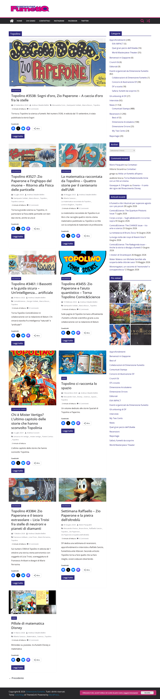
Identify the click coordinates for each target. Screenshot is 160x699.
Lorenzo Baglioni (67, 204)
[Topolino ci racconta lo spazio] (82, 362)
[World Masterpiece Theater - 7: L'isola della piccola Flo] (120, 335)
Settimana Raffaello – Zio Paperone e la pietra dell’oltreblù (80, 515)
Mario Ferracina (44, 537)
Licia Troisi (33, 537)
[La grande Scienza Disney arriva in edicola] (141, 292)
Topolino (96, 105)
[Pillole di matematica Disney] (32, 602)
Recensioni (16, 90)
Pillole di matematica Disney (27, 625)
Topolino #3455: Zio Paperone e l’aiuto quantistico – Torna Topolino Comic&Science (80, 290)
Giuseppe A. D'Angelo (119, 185)
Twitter (84, 21)
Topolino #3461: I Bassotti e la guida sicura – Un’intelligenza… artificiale (32, 288)
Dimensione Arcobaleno (123, 122)
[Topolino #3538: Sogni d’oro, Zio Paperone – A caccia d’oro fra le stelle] (57, 62)
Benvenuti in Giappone (120, 57)
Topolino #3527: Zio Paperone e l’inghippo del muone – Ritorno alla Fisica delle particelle (32, 183)
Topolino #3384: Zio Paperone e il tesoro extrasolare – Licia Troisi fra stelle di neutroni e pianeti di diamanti (30, 520)
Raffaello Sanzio (95, 528)
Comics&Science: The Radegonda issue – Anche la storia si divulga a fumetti (128, 246)
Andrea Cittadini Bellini (40, 105)
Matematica (31, 636)
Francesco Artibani (20, 537)
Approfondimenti (117, 40)
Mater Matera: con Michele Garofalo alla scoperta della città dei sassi (128, 261)
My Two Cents (118, 130)
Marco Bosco (87, 105)
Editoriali (114, 66)
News (64, 378)
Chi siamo (30, 21)
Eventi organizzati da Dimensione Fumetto (129, 71)
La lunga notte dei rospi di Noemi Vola (127, 237)
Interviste (114, 100)
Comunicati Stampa (19, 409)
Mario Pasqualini (85, 525)
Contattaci (44, 21)
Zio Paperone (74, 531)
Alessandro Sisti (69, 397)
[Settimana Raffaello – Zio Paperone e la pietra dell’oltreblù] (82, 490)
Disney (79, 397)
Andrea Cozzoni (33, 433)
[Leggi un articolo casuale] (148, 21)
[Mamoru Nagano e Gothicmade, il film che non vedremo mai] (120, 292)
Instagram (59, 21)
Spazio (93, 397)
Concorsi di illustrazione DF (124, 82)
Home (19, 21)
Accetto (147, 693)
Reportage (114, 136)
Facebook (72, 21)
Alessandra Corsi (58, 105)
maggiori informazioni (130, 693)
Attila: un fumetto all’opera (130, 173)
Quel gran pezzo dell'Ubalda (125, 48)
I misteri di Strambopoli (120, 255)
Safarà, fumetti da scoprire (124, 90)
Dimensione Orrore (121, 126)
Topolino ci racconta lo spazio (79, 385)
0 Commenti (33, 109)
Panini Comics (47, 436)
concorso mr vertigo (21, 436)
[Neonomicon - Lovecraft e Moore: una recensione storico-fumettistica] (141, 335)
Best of (115, 117)
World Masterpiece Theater (124, 52)
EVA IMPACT (118, 43)
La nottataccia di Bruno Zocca (123, 232)
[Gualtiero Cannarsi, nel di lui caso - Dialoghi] (141, 313)
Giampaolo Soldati (74, 105)
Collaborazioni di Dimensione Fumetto (129, 77)
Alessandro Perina (70, 528)
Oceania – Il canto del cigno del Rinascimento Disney (129, 187)
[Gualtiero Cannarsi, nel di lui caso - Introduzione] (120, 313)
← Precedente (16, 678)
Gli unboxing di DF (118, 96)
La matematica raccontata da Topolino (76, 201)
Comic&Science (19, 301)
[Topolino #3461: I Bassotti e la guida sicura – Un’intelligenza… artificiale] (32, 262)
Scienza (87, 397)
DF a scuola (117, 86)
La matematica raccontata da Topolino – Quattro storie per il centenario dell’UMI (81, 183)
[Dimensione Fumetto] (12, 21)
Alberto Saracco (69, 198)
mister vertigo (35, 436)
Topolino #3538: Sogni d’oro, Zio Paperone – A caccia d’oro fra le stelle (57, 97)
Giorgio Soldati (32, 301)
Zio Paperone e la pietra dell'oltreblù (75, 535)
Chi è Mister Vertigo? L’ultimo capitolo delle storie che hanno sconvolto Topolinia (28, 421)
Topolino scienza (17, 201)
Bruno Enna (83, 528)
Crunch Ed (114, 62)
